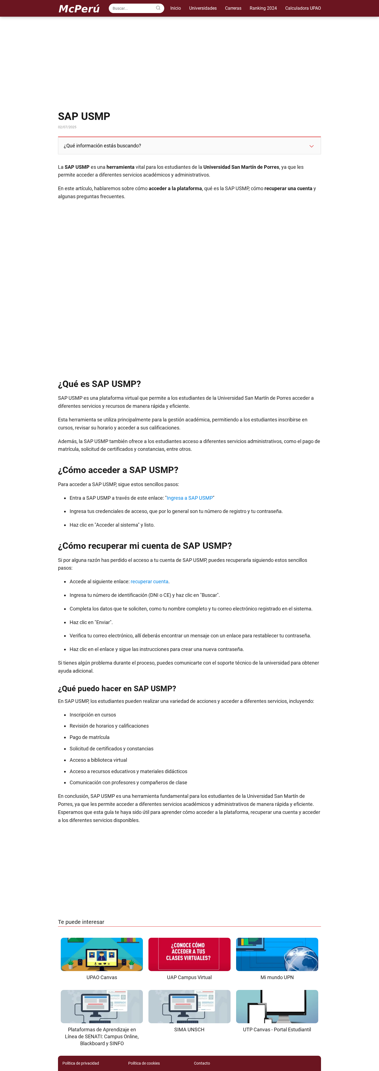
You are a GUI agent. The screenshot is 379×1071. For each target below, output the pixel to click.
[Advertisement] (189, 64)
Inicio (175, 8)
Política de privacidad (80, 1063)
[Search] (158, 8)
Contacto (202, 1063)
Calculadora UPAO (303, 8)
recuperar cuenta (149, 581)
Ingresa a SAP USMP (190, 498)
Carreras (233, 8)
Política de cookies (144, 1063)
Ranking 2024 (263, 8)
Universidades (203, 8)
